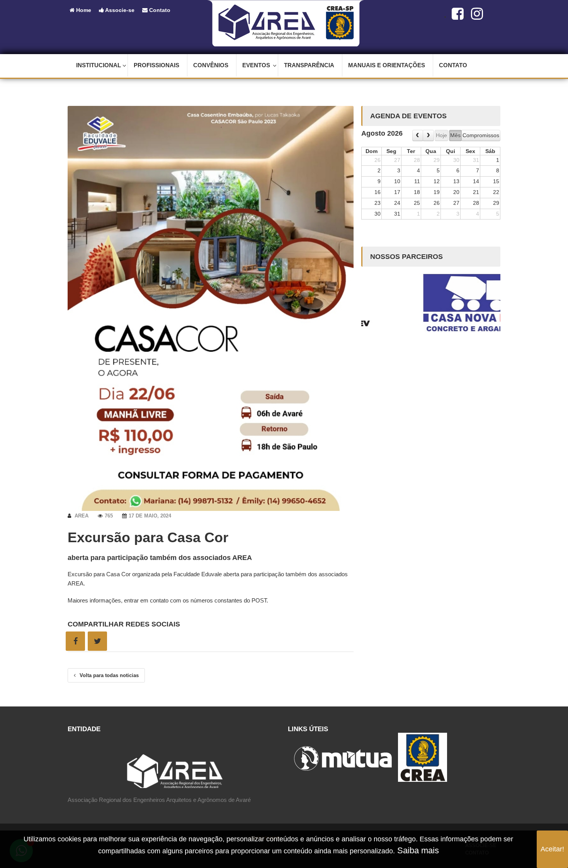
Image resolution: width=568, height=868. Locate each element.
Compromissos (481, 135)
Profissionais (156, 65)
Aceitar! (552, 849)
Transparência (309, 65)
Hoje (441, 135)
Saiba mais (417, 850)
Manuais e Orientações (386, 65)
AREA (80, 516)
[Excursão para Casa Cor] (211, 308)
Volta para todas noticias (109, 675)
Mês (455, 135)
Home (83, 10)
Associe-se (119, 10)
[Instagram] (477, 14)
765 (109, 516)
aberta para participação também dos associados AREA (160, 558)
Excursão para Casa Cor (148, 537)
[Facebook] (458, 14)
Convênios (210, 65)
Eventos (256, 65)
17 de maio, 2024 (150, 516)
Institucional (98, 65)
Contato (159, 10)
